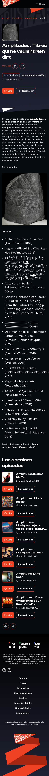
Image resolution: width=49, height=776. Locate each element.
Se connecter (23, 713)
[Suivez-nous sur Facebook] (4, 670)
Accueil (6, 18)
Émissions (17, 18)
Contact (23, 678)
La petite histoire (23, 703)
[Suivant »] (13, 626)
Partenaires (23, 688)
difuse (35, 724)
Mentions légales (23, 693)
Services (23, 698)
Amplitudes (31, 18)
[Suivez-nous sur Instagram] (9, 670)
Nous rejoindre (23, 708)
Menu (42, 4)
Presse (22, 683)
